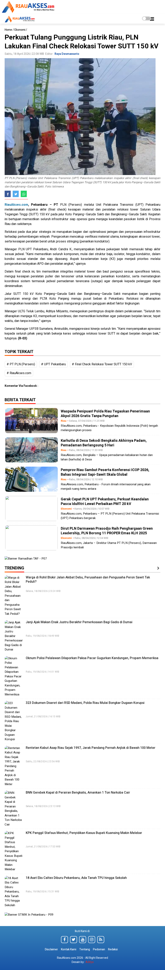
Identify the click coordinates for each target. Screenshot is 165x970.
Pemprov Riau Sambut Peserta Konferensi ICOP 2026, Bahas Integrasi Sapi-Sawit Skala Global (105, 472)
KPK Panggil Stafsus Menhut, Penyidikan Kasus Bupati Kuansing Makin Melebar (84, 833)
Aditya (90, 962)
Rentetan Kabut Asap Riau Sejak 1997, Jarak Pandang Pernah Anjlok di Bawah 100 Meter (90, 747)
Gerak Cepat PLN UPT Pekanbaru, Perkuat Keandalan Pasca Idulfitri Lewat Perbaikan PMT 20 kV (105, 502)
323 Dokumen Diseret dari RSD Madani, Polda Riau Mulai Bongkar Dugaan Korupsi (85, 702)
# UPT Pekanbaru (53, 364)
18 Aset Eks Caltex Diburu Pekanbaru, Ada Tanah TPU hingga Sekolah (76, 877)
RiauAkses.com (16, 204)
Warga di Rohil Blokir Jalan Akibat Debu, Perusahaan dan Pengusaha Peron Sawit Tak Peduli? (88, 579)
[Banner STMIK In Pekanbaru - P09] (29, 915)
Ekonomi (19, 30)
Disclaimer (52, 949)
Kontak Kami (68, 949)
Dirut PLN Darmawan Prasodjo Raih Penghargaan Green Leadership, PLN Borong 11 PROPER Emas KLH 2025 (107, 531)
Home (8, 30)
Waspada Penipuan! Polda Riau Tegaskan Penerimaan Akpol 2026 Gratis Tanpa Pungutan (105, 414)
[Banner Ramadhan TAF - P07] (26, 558)
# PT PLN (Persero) (21, 364)
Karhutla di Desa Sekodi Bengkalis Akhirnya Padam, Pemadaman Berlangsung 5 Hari (104, 443)
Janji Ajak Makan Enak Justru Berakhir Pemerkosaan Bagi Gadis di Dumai (79, 622)
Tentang (85, 949)
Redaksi (112, 949)
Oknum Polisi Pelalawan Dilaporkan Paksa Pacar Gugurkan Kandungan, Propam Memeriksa (92, 658)
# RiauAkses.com (19, 373)
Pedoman (99, 949)
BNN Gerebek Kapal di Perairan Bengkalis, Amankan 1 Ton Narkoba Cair (78, 792)
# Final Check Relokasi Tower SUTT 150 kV (102, 364)
